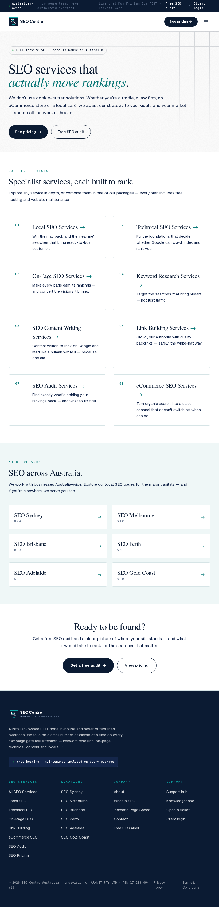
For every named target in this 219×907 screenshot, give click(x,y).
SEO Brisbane (73, 810)
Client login (199, 6)
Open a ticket (178, 810)
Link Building (19, 828)
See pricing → (181, 21)
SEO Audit (17, 846)
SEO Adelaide (72, 828)
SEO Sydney (72, 791)
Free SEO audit (173, 6)
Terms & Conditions (190, 885)
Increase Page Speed (132, 810)
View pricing (137, 665)
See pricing (28, 131)
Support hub (176, 791)
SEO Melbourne (74, 800)
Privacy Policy (159, 885)
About (119, 791)
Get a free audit (88, 665)
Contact (121, 819)
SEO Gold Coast (75, 837)
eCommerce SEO (23, 837)
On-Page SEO (21, 819)
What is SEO (124, 800)
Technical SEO (21, 810)
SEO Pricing (19, 855)
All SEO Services (23, 791)
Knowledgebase (180, 800)
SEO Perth (70, 819)
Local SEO (17, 800)
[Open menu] (205, 21)
